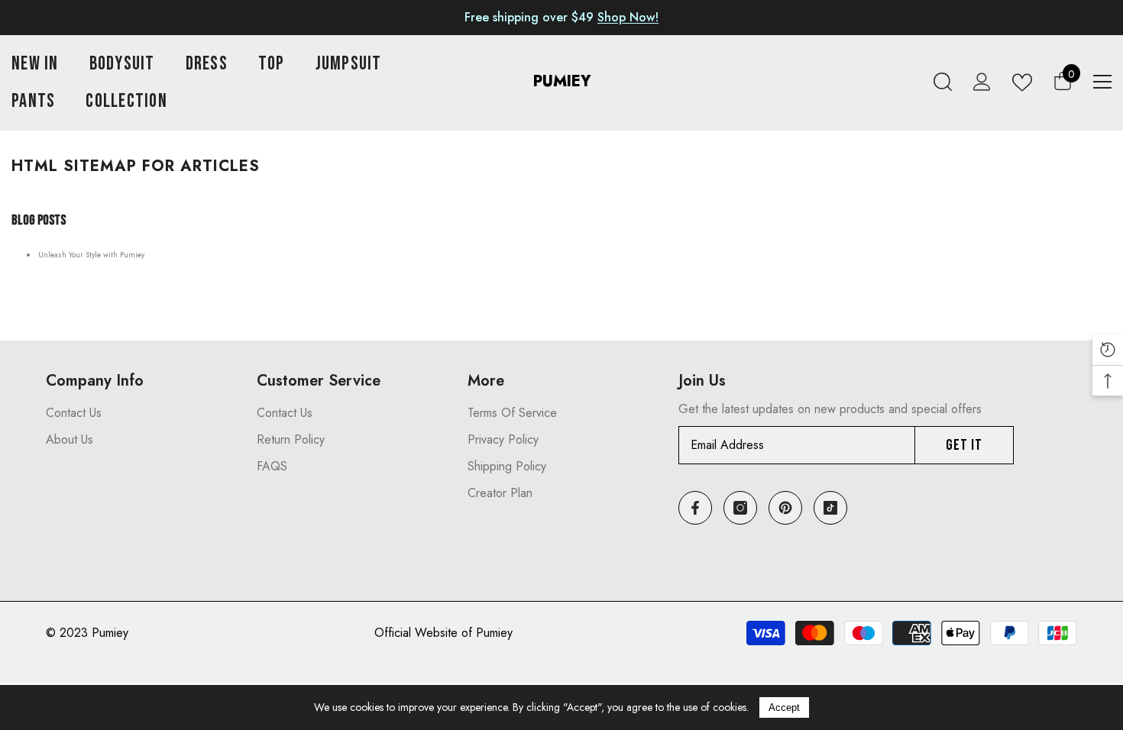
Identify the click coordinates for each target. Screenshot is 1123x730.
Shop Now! (628, 17)
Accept (784, 707)
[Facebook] (695, 508)
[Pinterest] (785, 508)
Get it (964, 445)
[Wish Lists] (1022, 82)
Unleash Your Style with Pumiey (91, 254)
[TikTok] (830, 508)
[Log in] (982, 82)
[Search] (943, 82)
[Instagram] (740, 508)
